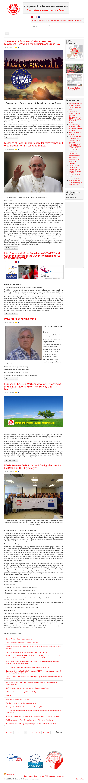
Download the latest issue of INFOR (74, 89)
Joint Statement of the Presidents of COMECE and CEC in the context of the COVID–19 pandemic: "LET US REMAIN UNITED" (33, 255)
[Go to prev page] (11, 732)
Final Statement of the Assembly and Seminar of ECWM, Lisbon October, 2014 (30, 720)
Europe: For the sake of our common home (19, 639)
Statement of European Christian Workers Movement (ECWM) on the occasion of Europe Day (32, 42)
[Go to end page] (48, 732)
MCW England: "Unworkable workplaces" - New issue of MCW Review (27, 667)
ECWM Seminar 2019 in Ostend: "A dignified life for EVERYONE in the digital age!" (32, 467)
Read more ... (12, 138)
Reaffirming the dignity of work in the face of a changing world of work (27, 688)
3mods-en (9, 695)
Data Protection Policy (31, 776)
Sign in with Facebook (39, 20)
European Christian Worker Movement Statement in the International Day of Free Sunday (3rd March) (33, 647)
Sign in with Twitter (65, 20)
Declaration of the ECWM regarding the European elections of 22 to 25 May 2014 (31, 724)
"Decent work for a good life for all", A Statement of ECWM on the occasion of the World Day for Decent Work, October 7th (33, 672)
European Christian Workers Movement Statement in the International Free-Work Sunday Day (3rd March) (32, 386)
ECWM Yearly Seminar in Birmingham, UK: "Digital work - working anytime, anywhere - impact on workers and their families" (33, 662)
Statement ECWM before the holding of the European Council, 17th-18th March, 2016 (32, 716)
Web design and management (54, 776)
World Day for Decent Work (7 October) (18, 699)
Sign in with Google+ (52, 20)
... (29, 732)
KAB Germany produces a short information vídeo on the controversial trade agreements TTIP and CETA (33, 711)
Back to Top (80, 779)
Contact (41, 776)
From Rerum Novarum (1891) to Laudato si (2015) (21, 703)
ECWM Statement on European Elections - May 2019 (22, 643)
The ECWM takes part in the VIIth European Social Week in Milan (26, 652)
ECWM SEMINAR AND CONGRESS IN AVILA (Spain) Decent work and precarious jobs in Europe (34, 678)
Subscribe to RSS (77, 20)
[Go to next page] (44, 732)
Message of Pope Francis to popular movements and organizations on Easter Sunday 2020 (33, 144)
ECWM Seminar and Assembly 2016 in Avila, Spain (22, 692)
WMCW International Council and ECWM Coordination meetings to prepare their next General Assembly (32, 683)
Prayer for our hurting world (20, 318)
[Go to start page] (6, 732)
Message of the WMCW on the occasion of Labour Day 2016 (24, 707)
